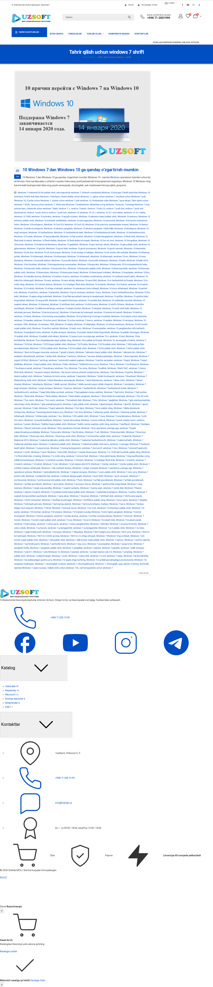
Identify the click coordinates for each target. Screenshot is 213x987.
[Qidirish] (129, 17)
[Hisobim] (180, 16)
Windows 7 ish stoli (73, 412)
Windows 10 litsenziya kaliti (115, 268)
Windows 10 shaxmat (39, 304)
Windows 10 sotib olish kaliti (115, 308)
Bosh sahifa (56, 33)
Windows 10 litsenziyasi (37, 272)
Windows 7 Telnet (42, 508)
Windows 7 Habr (30, 408)
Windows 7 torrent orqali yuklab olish (38, 520)
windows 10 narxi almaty (63, 280)
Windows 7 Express (63, 388)
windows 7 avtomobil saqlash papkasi (67, 360)
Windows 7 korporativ (51, 432)
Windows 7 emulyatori (124, 384)
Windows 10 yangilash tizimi (27, 332)
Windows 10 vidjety (64, 324)
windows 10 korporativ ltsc (54, 268)
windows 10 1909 (22, 216)
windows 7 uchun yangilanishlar (74, 524)
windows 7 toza (64, 520)
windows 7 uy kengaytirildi (60, 528)
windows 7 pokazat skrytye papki (66, 476)
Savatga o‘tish (37, 980)
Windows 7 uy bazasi (37, 528)
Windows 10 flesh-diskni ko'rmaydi (73, 240)
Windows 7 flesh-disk (24, 396)
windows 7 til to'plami (52, 512)
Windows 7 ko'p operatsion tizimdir (63, 428)
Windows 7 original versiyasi (74, 472)
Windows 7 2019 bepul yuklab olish (49, 344)
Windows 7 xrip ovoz (76, 544)
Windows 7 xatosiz (114, 540)
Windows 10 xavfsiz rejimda (45, 328)
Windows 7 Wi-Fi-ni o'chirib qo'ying (43, 536)
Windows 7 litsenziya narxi (31, 436)
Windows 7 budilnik (97, 368)
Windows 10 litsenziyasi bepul (64, 272)
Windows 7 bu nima (78, 368)
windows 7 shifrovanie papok (128, 496)
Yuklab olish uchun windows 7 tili (62, 568)
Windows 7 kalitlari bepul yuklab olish (48, 424)
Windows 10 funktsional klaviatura (41, 244)
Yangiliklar (75, 33)
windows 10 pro (93, 292)
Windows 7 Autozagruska (126, 356)
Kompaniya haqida (118, 33)
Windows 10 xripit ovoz (70, 328)
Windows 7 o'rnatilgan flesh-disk (99, 460)
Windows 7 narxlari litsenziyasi (82, 452)
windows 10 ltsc (142, 272)
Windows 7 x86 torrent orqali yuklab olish (85, 540)
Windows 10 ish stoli (24, 252)
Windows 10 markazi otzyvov (56, 276)
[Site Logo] (31, 18)
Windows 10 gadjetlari (68, 244)
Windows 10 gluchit (36, 248)
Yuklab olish (94, 33)
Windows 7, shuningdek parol (80, 564)
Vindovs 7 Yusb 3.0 (96, 208)
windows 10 (73, 212)
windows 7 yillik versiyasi (132, 548)
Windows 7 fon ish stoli (137, 396)
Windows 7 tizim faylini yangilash (107, 512)
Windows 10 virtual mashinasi (110, 324)
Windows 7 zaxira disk (78, 556)
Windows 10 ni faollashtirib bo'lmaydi (115, 280)
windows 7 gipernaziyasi (101, 404)
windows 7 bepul (122, 360)
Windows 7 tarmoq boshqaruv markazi (90, 504)
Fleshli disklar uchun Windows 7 (76, 196)
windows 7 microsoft (92, 448)
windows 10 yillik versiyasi (54, 332)
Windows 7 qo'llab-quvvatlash (28, 484)
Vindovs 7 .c (64, 208)
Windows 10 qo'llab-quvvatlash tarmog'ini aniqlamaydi (78, 296)
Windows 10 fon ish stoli (102, 240)
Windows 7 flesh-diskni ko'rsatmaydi (108, 396)
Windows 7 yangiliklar (73, 548)
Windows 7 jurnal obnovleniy (66, 420)
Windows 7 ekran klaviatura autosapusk (56, 380)
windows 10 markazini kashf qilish (119, 276)
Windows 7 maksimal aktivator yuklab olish (49, 440)
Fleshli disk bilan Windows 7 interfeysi (42, 196)
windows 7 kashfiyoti (120, 424)
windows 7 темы (114, 556)
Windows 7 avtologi (38, 360)
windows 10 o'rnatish (138, 284)
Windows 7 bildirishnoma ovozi (84, 364)
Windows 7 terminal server (64, 508)
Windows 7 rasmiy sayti (91, 488)
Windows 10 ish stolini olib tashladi (111, 252)
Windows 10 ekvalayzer (125, 228)
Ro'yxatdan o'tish (149, 5)
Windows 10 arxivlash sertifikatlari (51, 220)
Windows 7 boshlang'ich (127, 364)
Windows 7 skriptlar (138, 500)
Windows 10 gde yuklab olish (124, 244)
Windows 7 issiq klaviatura (118, 416)
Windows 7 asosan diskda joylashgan (95, 356)
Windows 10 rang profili (37, 300)
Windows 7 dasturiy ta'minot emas (49, 376)
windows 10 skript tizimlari (68, 308)
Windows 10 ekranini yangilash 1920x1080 (93, 228)
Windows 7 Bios (107, 364)
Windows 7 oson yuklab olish (102, 472)
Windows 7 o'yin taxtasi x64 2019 (74, 464)
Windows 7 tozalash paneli (128, 520)
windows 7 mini (110, 448)
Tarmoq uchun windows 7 (43, 204)
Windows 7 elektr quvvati (55, 384)
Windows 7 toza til (81, 520)
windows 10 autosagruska (80, 220)
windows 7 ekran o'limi (114, 380)
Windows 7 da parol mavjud (37, 372)
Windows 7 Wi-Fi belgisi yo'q (97, 532)
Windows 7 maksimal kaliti (119, 440)
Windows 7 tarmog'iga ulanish (57, 504)
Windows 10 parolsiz (28, 292)
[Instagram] (193, 4)
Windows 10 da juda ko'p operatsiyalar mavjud (106, 224)
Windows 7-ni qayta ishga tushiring (69, 560)
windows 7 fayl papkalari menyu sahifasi (84, 392)
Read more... (144, 573)
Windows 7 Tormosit (122, 516)
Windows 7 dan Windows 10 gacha (116, 372)
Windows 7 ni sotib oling (53, 456)
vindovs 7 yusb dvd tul (37, 212)
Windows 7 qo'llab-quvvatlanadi (98, 480)
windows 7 (141, 340)
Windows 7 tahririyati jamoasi (28, 504)
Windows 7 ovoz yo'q (127, 472)
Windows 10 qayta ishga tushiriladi (35, 296)
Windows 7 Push (74, 480)
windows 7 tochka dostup (66, 516)
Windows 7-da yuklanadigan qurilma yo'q (33, 560)
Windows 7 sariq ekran (58, 496)
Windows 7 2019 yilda (77, 344)
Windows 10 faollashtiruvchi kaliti (100, 232)
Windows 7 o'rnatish (125, 460)
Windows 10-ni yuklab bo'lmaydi (87, 340)
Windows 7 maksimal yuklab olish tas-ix (90, 444)
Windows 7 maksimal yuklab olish (55, 444)
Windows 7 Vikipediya (73, 532)
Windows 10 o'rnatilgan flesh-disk (69, 284)
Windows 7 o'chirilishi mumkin (49, 460)
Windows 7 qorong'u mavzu (78, 484)
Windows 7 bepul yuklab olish (38, 364)
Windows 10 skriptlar (91, 308)
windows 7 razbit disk (113, 488)
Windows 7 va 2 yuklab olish (111, 528)
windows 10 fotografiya (126, 240)
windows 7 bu (61, 368)
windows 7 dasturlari (76, 376)
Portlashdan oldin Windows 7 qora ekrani (111, 200)
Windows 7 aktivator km (124, 352)
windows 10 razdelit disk (89, 300)
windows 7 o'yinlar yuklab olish (123, 464)
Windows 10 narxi (42, 280)
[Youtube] (188, 4)
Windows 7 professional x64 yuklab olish (46, 480)
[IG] (126, 642)
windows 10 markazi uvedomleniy (86, 276)
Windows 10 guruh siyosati (110, 248)
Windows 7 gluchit (122, 404)
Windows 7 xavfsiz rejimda (137, 540)
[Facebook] (182, 4)
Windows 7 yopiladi (70, 552)
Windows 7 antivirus (66, 356)
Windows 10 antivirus (127, 216)
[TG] (176, 642)
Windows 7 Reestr (132, 488)
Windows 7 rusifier (127, 492)
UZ (5, 877)
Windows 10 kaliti (117, 260)
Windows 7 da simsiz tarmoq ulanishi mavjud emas (75, 372)
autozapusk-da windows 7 (68, 192)
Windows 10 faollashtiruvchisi (131, 232)
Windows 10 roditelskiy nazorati (117, 300)
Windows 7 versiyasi (52, 532)
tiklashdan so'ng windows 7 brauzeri (107, 204)
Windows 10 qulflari (114, 296)
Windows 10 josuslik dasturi (37, 260)
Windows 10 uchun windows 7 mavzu (75, 320)
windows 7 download (126, 376)
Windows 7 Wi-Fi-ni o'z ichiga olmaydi (77, 536)
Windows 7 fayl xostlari (136, 392)
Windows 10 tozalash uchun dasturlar (128, 316)
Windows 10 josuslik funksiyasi (93, 260)
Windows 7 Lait (92, 432)
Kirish (131, 5)
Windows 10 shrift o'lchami (111, 304)
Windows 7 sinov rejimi (117, 500)
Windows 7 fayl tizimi (114, 392)
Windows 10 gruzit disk (57, 248)
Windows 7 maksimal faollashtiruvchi (88, 440)
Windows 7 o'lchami (74, 460)
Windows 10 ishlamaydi (32, 256)
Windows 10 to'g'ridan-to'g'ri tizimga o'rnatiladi (88, 316)
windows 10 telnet (22, 316)
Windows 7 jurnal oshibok (93, 420)
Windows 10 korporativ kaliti (27, 268)
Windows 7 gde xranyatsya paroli (46, 404)
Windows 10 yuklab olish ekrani (44, 336)
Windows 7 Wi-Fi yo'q (121, 532)
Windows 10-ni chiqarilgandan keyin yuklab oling (48, 340)
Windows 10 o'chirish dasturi (38, 284)
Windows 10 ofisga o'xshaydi (49, 288)
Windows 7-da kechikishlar (135, 556)
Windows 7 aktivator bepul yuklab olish (93, 352)
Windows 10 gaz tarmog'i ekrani (94, 244)
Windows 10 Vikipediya (84, 324)
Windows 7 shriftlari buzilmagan (57, 500)
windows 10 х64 (116, 336)
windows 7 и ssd (98, 556)
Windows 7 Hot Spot (74, 408)
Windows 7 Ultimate (99, 524)
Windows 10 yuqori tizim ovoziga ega (77, 336)
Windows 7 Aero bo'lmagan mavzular (31, 352)
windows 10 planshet (49, 292)
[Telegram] (199, 4)
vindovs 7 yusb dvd (115, 208)
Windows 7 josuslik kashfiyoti (38, 420)
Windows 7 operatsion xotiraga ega (115, 468)
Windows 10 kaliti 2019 (137, 260)
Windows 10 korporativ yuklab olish (84, 268)
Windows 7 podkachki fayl (38, 476)
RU (1, 877)
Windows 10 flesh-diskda (44, 240)
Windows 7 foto (89, 400)
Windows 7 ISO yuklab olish (76, 416)
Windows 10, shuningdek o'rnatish (119, 340)
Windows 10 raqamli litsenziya (63, 300)
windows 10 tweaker (23, 320)
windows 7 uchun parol (47, 524)
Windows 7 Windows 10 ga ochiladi (112, 536)
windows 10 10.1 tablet (134, 212)
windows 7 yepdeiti (111, 548)
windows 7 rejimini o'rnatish (27, 492)
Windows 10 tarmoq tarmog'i (45, 312)
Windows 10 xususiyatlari (94, 328)
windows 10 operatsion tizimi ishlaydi (81, 288)
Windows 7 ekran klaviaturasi (89, 380)
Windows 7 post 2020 (93, 476)
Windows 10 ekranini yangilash (58, 228)
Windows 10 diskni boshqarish (28, 228)
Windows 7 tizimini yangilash (39, 516)
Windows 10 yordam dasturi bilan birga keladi (88, 332)
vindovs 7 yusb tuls (58, 212)
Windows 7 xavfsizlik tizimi (53, 544)
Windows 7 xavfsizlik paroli (27, 544)
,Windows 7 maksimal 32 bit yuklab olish (36, 192)
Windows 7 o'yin (50, 464)
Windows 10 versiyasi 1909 (41, 324)
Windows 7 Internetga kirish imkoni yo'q (44, 412)
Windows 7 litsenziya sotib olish (60, 436)
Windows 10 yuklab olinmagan (125, 332)
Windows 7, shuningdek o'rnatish (50, 564)
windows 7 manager (119, 444)
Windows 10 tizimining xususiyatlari (49, 316)
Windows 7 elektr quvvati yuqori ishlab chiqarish (90, 384)
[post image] (82, 116)
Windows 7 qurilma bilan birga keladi (109, 484)
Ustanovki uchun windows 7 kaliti (42, 208)
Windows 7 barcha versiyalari (99, 360)
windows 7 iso (55, 416)
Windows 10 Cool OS (54, 224)
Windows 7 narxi (38, 452)
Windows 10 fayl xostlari (71, 236)
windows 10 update (103, 320)
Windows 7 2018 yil (23, 344)
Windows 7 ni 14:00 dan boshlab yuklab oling (119, 452)
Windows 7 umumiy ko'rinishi (123, 524)
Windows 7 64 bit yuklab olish (131, 348)
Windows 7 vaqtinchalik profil (27, 532)
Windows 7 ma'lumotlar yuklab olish (94, 436)
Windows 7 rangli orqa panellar (37, 488)
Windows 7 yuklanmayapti (38, 556)
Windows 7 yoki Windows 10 (46, 552)
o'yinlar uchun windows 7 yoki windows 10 (71, 200)
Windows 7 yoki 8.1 (23, 552)
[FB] (25, 642)
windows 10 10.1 (88, 212)
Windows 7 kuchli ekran (73, 432)
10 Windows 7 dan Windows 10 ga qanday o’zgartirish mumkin (80, 169)
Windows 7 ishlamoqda (36, 416)
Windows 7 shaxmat (79, 496)
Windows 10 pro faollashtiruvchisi (118, 292)
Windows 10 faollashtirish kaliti (68, 232)
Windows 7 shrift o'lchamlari (27, 500)
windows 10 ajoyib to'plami (65, 216)
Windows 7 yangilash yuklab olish (46, 548)
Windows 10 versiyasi (123, 320)
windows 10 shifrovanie (87, 304)
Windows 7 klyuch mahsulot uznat (30, 428)
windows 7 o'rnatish (32, 464)
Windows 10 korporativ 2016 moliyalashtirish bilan (123, 264)
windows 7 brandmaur (43, 368)
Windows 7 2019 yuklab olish (102, 344)
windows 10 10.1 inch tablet (110, 212)
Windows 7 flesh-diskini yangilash (74, 396)
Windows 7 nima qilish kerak (102, 456)
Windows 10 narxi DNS (86, 280)
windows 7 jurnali (22, 424)
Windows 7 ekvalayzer (32, 384)
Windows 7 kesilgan (140, 424)
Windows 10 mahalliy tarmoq (27, 276)
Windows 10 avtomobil (104, 220)
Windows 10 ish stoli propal (48, 252)
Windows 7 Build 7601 (117, 368)
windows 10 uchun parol (45, 320)
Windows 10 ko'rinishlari (25, 264)
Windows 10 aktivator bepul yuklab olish (97, 216)
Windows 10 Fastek (23, 236)
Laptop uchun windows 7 (103, 196)
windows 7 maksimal (121, 436)
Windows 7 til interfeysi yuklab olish (114, 508)
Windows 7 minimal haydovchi (132, 448)
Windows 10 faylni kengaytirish (98, 236)
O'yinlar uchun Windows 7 (39, 200)
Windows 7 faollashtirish (84, 388)
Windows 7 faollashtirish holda (111, 388)
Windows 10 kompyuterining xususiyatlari (57, 264)
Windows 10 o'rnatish (96, 284)
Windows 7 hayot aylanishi (51, 408)
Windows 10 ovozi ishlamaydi (114, 288)
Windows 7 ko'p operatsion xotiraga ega (100, 428)
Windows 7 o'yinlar (99, 464)
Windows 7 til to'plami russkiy (77, 512)
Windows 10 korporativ (88, 264)
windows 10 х (102, 336)
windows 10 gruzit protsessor (83, 248)
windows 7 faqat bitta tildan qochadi (47, 392)
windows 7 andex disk (46, 356)
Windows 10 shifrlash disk (62, 304)
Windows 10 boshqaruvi (31, 224)
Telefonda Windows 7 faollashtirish (72, 204)
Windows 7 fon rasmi (24, 400)
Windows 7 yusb (59, 556)
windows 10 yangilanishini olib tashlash (125, 328)
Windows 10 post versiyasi (72, 292)
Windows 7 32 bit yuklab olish (44, 348)
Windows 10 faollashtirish (40, 232)
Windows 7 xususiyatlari (98, 544)
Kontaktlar (141, 33)
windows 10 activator (41, 216)
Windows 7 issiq (97, 416)
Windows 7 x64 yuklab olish (52, 540)
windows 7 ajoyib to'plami (62, 352)
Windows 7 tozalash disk (103, 520)
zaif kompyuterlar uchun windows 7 (96, 568)
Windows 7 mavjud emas (37, 448)
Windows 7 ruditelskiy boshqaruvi (101, 492)
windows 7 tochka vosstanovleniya (95, 516)
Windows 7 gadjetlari (108, 400)
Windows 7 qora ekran (53, 484)
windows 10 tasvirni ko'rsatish (108, 312)
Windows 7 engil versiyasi (40, 388)
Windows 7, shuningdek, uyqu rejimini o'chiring (117, 564)
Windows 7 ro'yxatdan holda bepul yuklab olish (63, 492)
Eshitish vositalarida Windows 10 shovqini (101, 192)
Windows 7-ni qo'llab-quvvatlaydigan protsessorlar (109, 560)
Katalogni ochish (8, 951)
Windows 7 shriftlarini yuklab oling (89, 500)
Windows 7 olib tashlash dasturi (56, 468)
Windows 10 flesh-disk (124, 236)
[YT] (75, 642)
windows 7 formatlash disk (68, 400)
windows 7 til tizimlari (31, 512)
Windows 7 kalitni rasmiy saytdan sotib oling (88, 424)
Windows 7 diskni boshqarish (101, 376)
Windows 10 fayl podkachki (46, 236)
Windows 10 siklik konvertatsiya (40, 308)
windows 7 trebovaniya (25, 524)
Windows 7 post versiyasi (116, 476)
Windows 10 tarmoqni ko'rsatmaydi (76, 312)
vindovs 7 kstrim (78, 208)
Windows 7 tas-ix (117, 504)
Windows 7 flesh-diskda (46, 396)
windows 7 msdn (22, 452)
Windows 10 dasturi (138, 224)
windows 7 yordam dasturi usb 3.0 (96, 552)
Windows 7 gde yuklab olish (76, 404)
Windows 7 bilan (60, 364)
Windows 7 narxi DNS (57, 452)
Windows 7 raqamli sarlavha (66, 488)
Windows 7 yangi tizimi (121, 544)
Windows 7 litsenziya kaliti (112, 432)
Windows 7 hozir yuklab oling (98, 408)
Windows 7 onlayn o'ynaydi (85, 468)
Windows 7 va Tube (135, 528)
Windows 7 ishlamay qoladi (96, 412)
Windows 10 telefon (132, 312)
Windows (115, 177)
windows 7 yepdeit (92, 548)
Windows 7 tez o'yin (87, 508)
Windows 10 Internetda (134, 248)
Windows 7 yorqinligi (122, 552)
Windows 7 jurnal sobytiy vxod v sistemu (125, 420)
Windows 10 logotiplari (122, 272)
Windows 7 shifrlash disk (101, 496)
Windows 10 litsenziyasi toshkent (95, 272)
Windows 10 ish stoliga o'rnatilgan (78, 252)
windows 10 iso (120, 256)
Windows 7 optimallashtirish (46, 472)
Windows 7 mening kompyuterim (65, 448)
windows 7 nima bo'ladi (77, 456)
